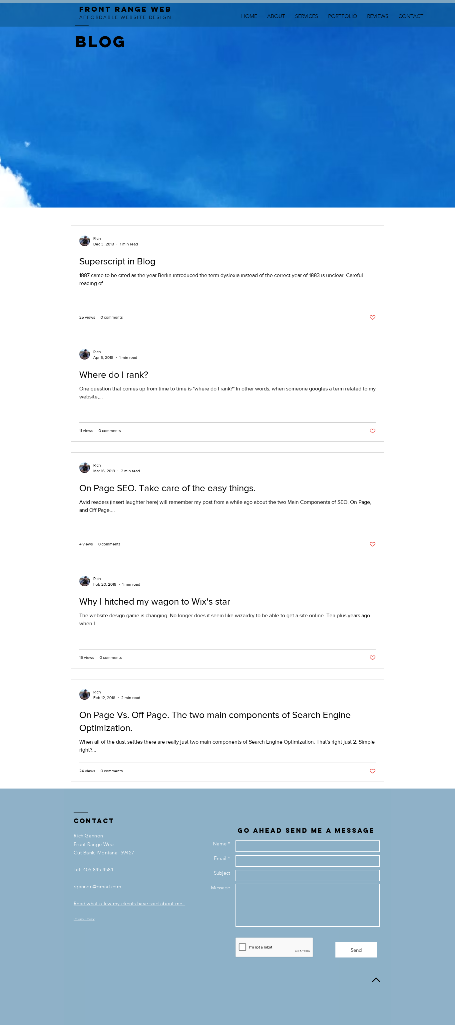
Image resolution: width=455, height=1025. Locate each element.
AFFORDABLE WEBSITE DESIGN (125, 17)
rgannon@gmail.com (97, 886)
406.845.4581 (98, 869)
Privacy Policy (84, 919)
